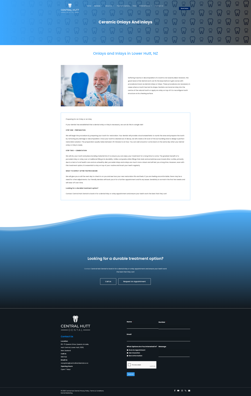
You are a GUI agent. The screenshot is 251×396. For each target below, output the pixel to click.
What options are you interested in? (142, 347)
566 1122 (64, 357)
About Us (108, 6)
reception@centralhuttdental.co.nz (74, 363)
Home (89, 6)
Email (129, 334)
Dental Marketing (66, 393)
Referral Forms (144, 6)
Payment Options (123, 6)
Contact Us (159, 6)
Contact (87, 269)
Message (162, 347)
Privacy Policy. (85, 391)
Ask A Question (134, 353)
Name (130, 322)
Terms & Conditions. (97, 391)
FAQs (134, 6)
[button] (108, 281)
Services (97, 6)
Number (163, 322)
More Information (135, 356)
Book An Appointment (137, 350)
